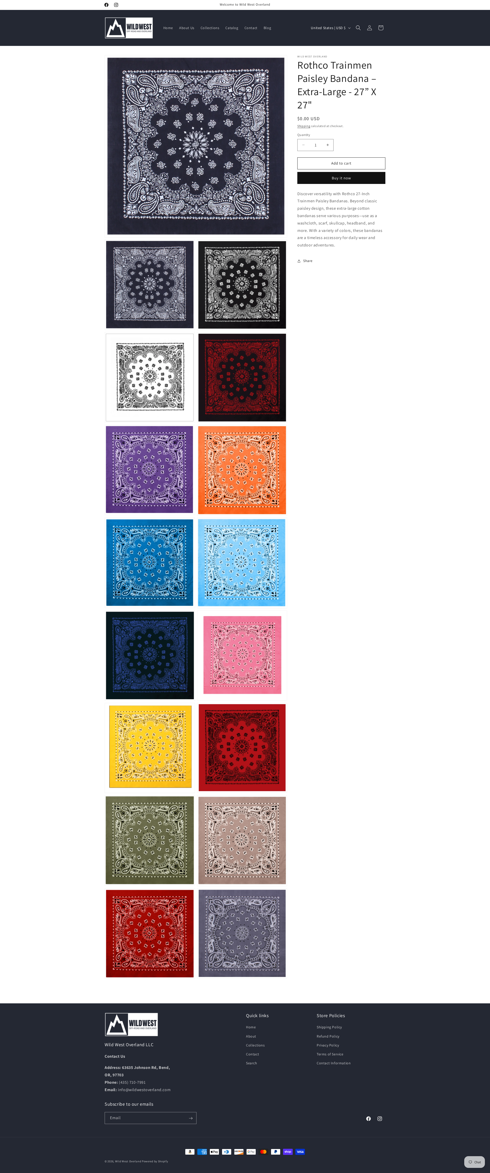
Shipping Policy (329, 1027)
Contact (252, 1054)
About (251, 1036)
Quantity (303, 135)
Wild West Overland (128, 1161)
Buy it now (341, 178)
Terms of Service (330, 1054)
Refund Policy (328, 1036)
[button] (358, 27)
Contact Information (334, 1063)
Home (251, 1027)
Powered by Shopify (155, 1161)
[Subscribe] (190, 1118)
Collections (255, 1045)
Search (251, 1063)
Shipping (303, 126)
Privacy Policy (328, 1045)
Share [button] (308, 261)
